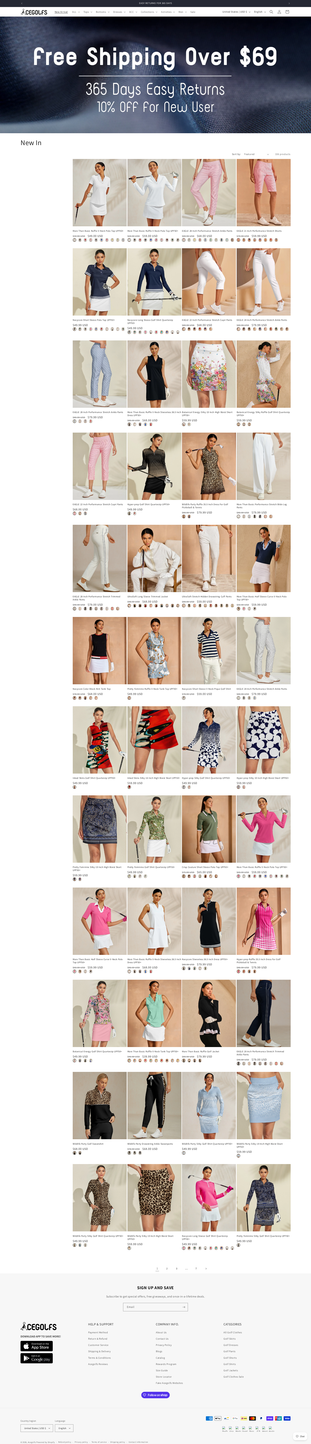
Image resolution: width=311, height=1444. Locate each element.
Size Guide (162, 1370)
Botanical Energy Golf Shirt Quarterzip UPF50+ (97, 1051)
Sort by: (236, 154)
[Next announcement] (289, 3)
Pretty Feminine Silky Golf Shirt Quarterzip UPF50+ (263, 1236)
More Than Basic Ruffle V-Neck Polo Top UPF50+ (98, 231)
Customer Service (98, 1345)
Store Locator (164, 1376)
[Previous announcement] (22, 3)
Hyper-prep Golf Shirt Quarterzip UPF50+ (148, 504)
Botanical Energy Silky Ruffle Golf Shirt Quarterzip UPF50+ (263, 414)
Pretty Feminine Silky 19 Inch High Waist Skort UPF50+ (97, 869)
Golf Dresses (231, 1345)
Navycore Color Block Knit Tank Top (92, 689)
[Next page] (206, 1269)
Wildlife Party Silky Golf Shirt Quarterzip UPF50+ (207, 1143)
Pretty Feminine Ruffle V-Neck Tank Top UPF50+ (152, 689)
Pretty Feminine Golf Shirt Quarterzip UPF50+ (151, 867)
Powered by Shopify (45, 1442)
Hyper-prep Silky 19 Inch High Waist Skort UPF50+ (263, 778)
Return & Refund (97, 1338)
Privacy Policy (164, 1345)
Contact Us (162, 1338)
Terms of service (99, 1442)
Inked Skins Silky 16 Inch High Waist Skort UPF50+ (153, 778)
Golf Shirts (230, 1364)
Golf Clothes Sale (234, 1376)
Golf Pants (230, 1351)
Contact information (138, 1442)
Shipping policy (117, 1442)
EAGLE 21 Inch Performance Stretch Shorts (259, 231)
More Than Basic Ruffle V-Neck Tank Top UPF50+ (153, 1051)
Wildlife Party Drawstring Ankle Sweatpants (150, 1143)
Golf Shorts (230, 1357)
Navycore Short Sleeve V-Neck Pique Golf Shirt (206, 689)
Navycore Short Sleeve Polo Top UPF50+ (94, 320)
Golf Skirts (230, 1338)
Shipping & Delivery (99, 1351)
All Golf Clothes (233, 1332)
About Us (161, 1332)
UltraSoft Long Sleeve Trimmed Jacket (147, 596)
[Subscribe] (184, 1307)
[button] (75, 12)
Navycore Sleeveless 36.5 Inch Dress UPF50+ (205, 959)
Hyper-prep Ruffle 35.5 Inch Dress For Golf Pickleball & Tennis (259, 961)
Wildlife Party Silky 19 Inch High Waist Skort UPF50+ (260, 1145)
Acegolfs (32, 1442)
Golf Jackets (231, 1370)
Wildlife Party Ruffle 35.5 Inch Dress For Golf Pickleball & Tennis (205, 506)
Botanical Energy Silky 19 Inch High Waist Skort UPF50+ (207, 414)
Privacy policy (81, 1442)
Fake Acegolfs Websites (169, 1383)
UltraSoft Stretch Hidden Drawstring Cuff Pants (207, 596)
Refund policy (64, 1442)
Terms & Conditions (99, 1357)
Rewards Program (166, 1364)
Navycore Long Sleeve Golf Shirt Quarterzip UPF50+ (150, 322)
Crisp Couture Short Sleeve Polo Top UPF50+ (205, 867)
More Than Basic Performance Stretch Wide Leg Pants (262, 506)
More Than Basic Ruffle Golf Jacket (200, 1051)
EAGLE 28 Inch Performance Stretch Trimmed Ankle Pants (96, 598)
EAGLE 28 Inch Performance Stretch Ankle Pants (207, 231)
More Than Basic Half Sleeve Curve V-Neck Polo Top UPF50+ (262, 598)
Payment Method (98, 1332)
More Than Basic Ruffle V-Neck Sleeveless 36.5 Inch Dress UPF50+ (154, 414)
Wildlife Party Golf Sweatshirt (88, 1143)
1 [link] (157, 1268)
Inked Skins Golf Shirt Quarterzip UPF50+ (94, 778)
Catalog (160, 1357)
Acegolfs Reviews (98, 1364)
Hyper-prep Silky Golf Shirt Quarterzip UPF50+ (206, 778)
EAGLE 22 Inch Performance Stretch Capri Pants (207, 320)
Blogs (159, 1351)
